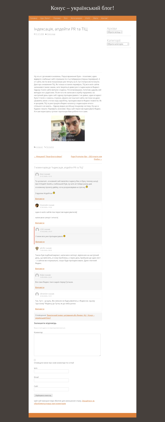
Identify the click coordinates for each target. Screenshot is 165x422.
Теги (65, 18)
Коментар (38, 332)
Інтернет (39, 147)
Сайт (36, 386)
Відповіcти (39, 198)
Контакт (104, 18)
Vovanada (44, 205)
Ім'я (35, 368)
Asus (42, 174)
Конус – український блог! (82, 8)
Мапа (95, 18)
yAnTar (42, 248)
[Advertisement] (68, 54)
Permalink (50, 147)
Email (36, 377)
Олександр (51, 34)
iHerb (87, 18)
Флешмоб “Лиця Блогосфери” (48, 156)
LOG (42, 229)
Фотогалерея (76, 18)
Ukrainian (44, 294)
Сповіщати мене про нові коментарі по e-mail (54, 363)
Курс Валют (45, 18)
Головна (33, 18)
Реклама (57, 18)
